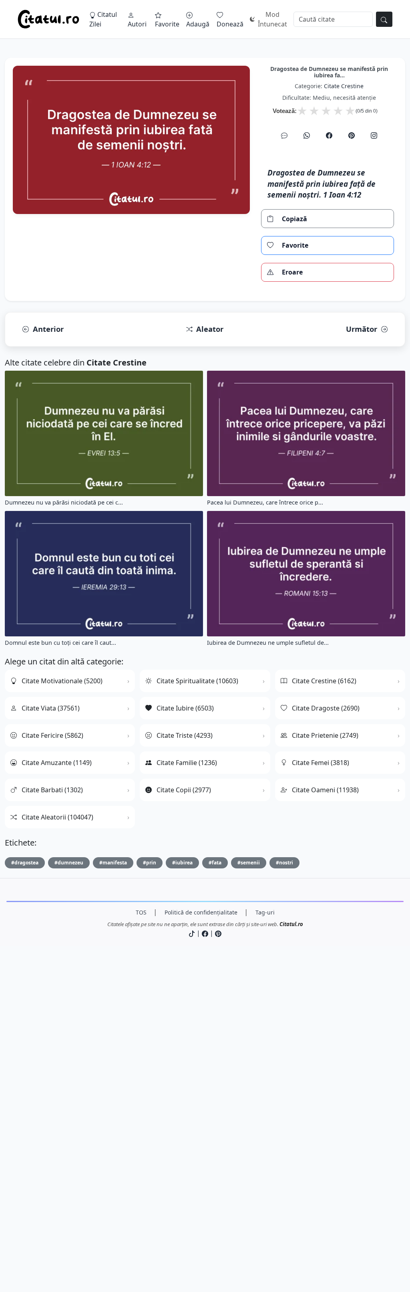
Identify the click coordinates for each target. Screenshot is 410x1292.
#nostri (284, 862)
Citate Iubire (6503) (185, 708)
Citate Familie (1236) (187, 762)
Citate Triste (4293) (185, 735)
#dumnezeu (68, 862)
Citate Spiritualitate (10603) (197, 680)
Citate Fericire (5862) (52, 735)
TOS (141, 912)
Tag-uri (265, 912)
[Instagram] (374, 135)
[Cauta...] (384, 19)
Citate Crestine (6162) (324, 680)
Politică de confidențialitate (201, 912)
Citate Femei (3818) (320, 762)
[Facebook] (329, 135)
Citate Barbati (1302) (52, 789)
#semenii (248, 862)
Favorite (167, 24)
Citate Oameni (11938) (325, 789)
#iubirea (182, 862)
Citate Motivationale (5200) (62, 680)
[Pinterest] (351, 135)
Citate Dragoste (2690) (326, 708)
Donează (230, 24)
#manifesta (113, 862)
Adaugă (197, 24)
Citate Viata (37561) (51, 708)
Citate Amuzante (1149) (57, 762)
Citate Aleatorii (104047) (57, 817)
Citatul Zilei (103, 19)
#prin (149, 862)
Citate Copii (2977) (184, 789)
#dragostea (24, 862)
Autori (137, 24)
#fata (215, 862)
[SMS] (284, 135)
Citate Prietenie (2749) (325, 735)
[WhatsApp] (307, 135)
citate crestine (344, 86)
